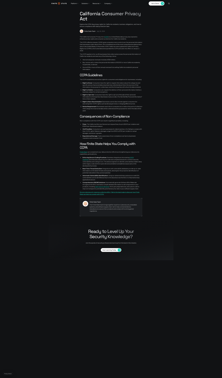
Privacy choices (8, 373)
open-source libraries (102, 186)
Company (107, 3)
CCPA (106, 37)
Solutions (85, 3)
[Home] (59, 3)
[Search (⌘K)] (169, 3)
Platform (74, 3)
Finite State (83, 152)
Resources (96, 3)
